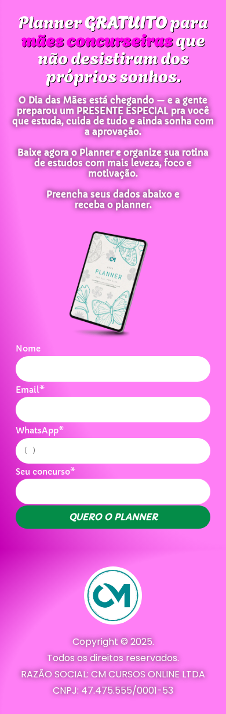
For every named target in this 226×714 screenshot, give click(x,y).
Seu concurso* (45, 472)
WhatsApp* (40, 430)
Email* (30, 390)
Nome (28, 348)
